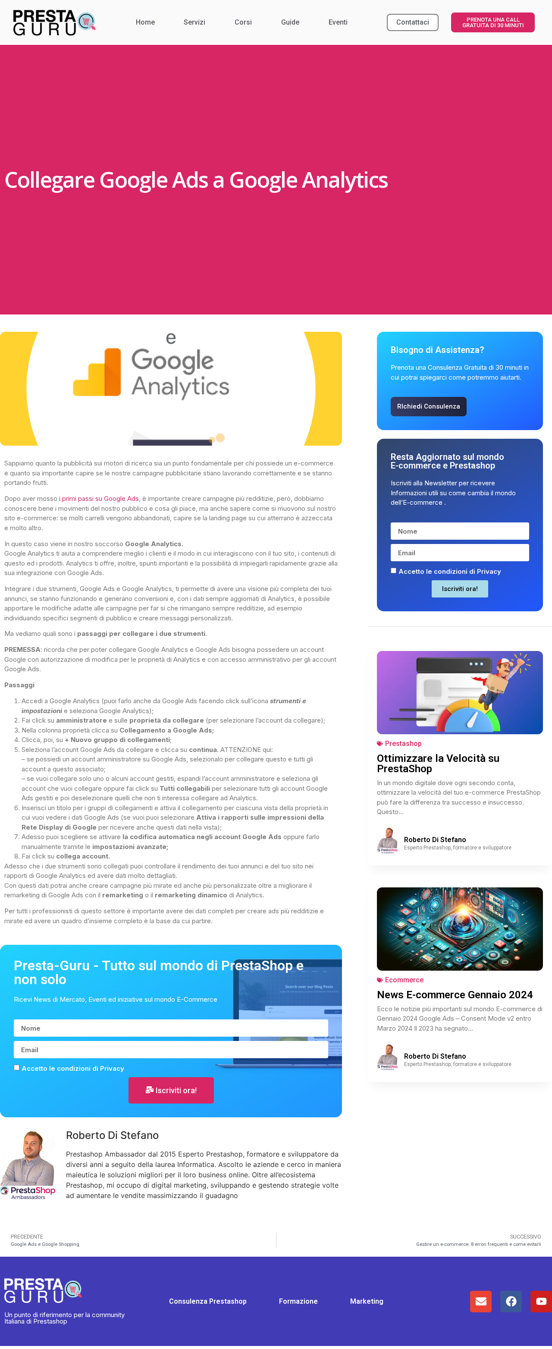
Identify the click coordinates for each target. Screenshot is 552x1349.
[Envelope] (481, 1301)
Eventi (338, 22)
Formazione (298, 1301)
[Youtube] (541, 1301)
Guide (290, 22)
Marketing (366, 1301)
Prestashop (403, 743)
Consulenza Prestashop (208, 1301)
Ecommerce (404, 980)
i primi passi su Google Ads (99, 498)
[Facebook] (511, 1301)
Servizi (194, 22)
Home (145, 22)
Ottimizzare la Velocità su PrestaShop (438, 763)
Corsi (243, 22)
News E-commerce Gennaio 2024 (455, 995)
